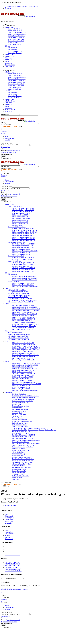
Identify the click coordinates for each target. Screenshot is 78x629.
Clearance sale (9, 539)
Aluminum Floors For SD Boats (21, 464)
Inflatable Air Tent (17, 455)
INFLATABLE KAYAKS (13, 564)
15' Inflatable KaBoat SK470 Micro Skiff (24, 280)
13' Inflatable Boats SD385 (20, 216)
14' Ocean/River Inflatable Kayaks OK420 (25, 317)
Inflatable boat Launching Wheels (22, 457)
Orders (7, 136)
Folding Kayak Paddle (19, 471)
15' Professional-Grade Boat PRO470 (23, 237)
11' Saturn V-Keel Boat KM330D (22, 259)
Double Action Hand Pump (20, 442)
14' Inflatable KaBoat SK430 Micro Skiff (24, 278)
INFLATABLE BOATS (12, 562)
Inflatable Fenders (17, 418)
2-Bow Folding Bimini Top (20, 450)
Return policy (9, 519)
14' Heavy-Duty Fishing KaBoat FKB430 (24, 251)
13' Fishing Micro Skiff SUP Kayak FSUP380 (26, 309)
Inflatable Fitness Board (19, 411)
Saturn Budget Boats (14, 42)
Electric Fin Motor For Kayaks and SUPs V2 (25, 324)
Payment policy (9, 518)
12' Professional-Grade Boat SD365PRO (24, 232)
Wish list (7, 140)
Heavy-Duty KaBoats (14, 51)
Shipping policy (9, 516)
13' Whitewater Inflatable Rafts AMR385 (20, 302)
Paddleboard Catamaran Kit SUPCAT (19, 334)
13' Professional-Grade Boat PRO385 (23, 234)
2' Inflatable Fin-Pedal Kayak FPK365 (23, 322)
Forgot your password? (13, 150)
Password (4, 150)
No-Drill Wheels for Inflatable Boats (23, 459)
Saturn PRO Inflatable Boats (16, 32)
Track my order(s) (6, 145)
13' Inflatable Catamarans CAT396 (18, 336)
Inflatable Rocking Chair (19, 407)
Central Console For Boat (20, 426)
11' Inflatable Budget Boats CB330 (22, 264)
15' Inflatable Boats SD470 (20, 222)
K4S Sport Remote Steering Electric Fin (24, 326)
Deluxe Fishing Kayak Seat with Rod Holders (26, 440)
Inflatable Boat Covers (19, 469)
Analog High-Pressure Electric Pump (23, 445)
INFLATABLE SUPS (11, 567)
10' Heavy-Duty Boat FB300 (21, 249)
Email (2, 148)
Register (7, 147)
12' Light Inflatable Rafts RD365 (18, 292)
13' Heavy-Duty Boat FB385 (21, 254)
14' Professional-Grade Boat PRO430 (23, 235)
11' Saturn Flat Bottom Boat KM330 (23, 257)
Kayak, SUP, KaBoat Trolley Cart (22, 460)
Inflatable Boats (5, 589)
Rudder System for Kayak (20, 423)
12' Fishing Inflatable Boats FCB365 (23, 245)
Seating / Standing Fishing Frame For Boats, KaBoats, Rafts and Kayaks (34, 430)
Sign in (3, 147)
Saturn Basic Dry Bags (19, 414)
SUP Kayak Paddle (18, 474)
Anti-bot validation (6, 154)
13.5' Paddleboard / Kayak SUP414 (23, 305)
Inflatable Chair (16, 404)
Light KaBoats (12, 48)
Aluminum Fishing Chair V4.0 (21, 436)
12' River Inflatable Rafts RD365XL (19, 295)
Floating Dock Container (19, 419)
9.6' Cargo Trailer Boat (15, 332)
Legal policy (8, 523)
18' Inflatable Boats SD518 (20, 225)
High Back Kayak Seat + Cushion (22, 438)
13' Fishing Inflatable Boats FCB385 (23, 247)
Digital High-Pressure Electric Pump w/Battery (26, 443)
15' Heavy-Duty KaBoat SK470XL (23, 285)
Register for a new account (9, 152)
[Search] (38, 123)
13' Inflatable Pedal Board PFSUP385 (23, 319)
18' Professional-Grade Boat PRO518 (23, 240)
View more (16, 479)
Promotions (8, 537)
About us (7, 530)
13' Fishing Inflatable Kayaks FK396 (23, 315)
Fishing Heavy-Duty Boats (16, 36)
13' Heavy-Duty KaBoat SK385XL (23, 283)
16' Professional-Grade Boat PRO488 (23, 239)
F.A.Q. (8, 8)
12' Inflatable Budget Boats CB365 (22, 266)
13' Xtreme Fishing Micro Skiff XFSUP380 (25, 310)
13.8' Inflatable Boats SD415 (21, 218)
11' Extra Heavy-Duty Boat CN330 (22, 228)
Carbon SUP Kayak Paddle (20, 476)
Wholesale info (9, 534)
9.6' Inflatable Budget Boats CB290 (23, 263)
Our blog (7, 535)
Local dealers (9, 532)
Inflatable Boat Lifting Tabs (20, 402)
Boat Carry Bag (17, 477)
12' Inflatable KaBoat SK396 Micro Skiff (24, 276)
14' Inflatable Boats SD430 (20, 220)
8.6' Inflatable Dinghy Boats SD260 (23, 208)
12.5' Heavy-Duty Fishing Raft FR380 (20, 298)
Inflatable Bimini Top (18, 454)
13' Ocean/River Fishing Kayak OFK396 (24, 314)
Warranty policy (9, 521)
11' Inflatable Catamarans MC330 (18, 338)
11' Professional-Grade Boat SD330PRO (24, 230)
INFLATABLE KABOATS (13, 569)
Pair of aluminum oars (18, 472)
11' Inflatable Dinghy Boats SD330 (22, 211)
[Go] (30, 145)
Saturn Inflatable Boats (15, 29)
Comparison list (9, 138)
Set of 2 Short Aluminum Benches (22, 431)
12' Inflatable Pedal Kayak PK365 (22, 321)
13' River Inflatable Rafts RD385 (18, 297)
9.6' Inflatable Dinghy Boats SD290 (23, 210)
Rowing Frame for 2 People (20, 433)
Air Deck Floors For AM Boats (21, 467)
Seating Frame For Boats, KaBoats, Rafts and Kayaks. (28, 428)
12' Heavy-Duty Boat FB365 (21, 252)
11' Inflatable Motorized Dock (17, 290)
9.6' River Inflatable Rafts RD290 (18, 293)
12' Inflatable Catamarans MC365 (18, 339)
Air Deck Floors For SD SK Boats (22, 462)
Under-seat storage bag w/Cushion (22, 447)
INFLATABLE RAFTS (12, 565)
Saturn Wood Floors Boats (16, 39)
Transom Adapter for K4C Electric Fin (23, 327)
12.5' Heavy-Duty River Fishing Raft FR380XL (22, 300)
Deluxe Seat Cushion (18, 448)
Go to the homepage (11, 505)
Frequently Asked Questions (18, 589)
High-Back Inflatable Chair (20, 409)
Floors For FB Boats (18, 465)
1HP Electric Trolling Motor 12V (22, 421)
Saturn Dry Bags (17, 413)
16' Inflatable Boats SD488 (20, 223)
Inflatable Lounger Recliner (20, 406)
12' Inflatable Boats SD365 (20, 215)
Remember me (7, 158)
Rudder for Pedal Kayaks (19, 425)
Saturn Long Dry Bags (19, 416)
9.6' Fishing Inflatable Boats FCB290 (23, 244)
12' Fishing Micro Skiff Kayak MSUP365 (24, 307)
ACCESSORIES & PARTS (13, 571)
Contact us (8, 514)
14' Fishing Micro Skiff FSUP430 (22, 312)
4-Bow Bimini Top (18, 452)
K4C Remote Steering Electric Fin (22, 329)
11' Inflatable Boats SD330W (21, 213)
